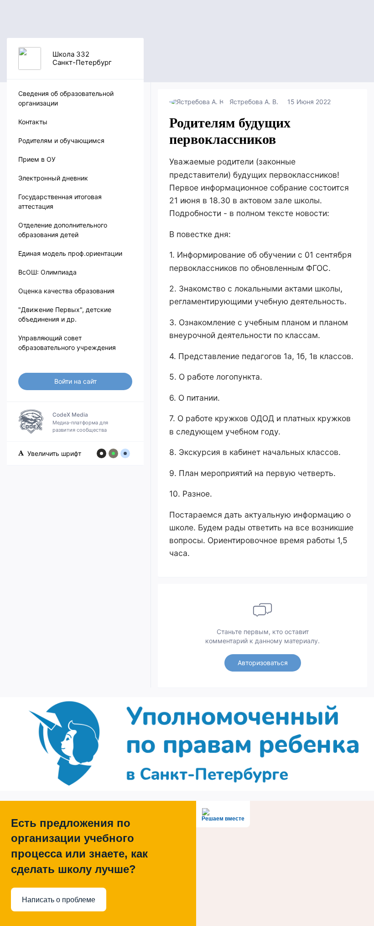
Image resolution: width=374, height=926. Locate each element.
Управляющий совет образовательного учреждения (67, 342)
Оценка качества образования (66, 291)
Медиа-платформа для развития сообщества (80, 422)
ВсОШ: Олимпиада (47, 272)
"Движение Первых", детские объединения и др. (64, 314)
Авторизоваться (263, 663)
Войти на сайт (75, 381)
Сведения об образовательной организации (66, 98)
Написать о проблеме (58, 900)
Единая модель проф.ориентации (70, 253)
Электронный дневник (53, 178)
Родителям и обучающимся (61, 140)
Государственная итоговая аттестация (60, 201)
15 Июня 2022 (309, 102)
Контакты (32, 122)
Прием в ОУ (37, 159)
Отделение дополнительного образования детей (62, 229)
